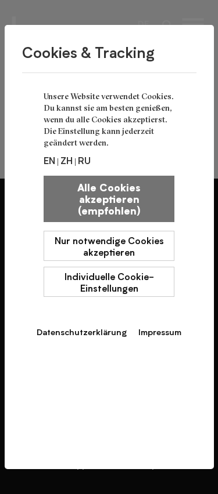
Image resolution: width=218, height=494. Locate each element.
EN (49, 160)
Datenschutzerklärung (82, 331)
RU (84, 160)
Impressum (159, 331)
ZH (66, 160)
